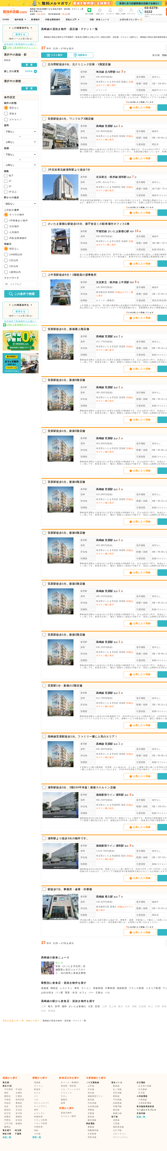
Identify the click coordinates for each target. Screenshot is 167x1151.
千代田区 (8, 1089)
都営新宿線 (118, 1127)
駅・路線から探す (30, 1021)
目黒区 (7, 1117)
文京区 (19, 1110)
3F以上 (13, 191)
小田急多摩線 (144, 1103)
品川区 (19, 1113)
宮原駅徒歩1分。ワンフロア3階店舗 (71, 118)
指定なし (14, 107)
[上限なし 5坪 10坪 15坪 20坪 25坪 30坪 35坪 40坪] (20, 165)
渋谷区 (7, 1103)
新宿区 (7, 1110)
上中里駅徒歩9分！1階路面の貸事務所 (72, 274)
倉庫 (63, 1103)
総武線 (91, 1099)
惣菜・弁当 (71, 992)
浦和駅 (122, 177)
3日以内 (13, 266)
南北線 (116, 1110)
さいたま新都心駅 (118, 231)
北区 (6, 1106)
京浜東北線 (93, 1106)
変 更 (29, 64)
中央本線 (92, 1103)
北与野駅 (110, 71)
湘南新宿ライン (105, 794)
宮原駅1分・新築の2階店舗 (65, 685)
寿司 (76, 988)
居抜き (13, 113)
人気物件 (14, 232)
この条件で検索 (24, 293)
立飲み (99, 992)
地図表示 (82, 55)
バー (91, 992)
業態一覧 (36, 1137)
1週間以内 (15, 272)
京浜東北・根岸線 (107, 177)
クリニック (101, 90)
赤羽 (57, 1006)
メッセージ (110, 14)
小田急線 (142, 1099)
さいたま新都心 (77, 1006)
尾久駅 (109, 896)
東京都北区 (101, 292)
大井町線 (92, 1134)
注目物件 (14, 226)
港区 (6, 1093)
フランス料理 (136, 988)
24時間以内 (15, 254)
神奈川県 (7, 1134)
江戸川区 (8, 1123)
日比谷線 (117, 1093)
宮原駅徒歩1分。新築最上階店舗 (68, 329)
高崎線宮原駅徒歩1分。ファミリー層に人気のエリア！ (83, 736)
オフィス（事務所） (106, 300)
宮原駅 (109, 126)
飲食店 (37, 1089)
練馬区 (7, 1127)
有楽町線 (117, 1103)
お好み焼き (47, 992)
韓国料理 (122, 988)
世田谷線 (92, 1137)
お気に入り (100, 14)
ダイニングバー (41, 1103)
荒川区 (19, 1106)
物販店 (64, 1099)
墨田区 (7, 1096)
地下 (11, 175)
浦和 (64, 1006)
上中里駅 (123, 282)
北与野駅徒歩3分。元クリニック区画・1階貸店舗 (79, 64)
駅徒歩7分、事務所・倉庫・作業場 (70, 889)
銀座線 (116, 1086)
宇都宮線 (101, 231)
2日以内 (13, 260)
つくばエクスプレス (146, 1110)
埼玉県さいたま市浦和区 (108, 187)
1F (10, 181)
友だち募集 (89, 14)
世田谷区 (20, 1099)
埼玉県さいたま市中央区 (108, 82)
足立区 (7, 1113)
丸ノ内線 (117, 1089)
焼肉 (36, 1130)
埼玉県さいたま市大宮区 (108, 241)
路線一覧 (141, 1117)
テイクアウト (40, 1106)
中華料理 (110, 988)
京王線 (141, 1093)
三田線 (116, 1123)
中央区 (19, 1089)
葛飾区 (19, 1117)
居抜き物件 (66, 1113)
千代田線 (117, 1099)
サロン (64, 1096)
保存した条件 (121, 14)
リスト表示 (56, 55)
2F (10, 186)
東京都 (6, 1082)
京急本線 (141, 1113)
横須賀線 (92, 1120)
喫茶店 (54, 988)
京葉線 (91, 1113)
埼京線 (100, 71)
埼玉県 (18, 1130)
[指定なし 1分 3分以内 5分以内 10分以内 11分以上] (20, 203)
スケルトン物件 (68, 1116)
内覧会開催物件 (18, 238)
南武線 (91, 1117)
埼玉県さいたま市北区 (107, 136)
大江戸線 (117, 1130)
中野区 (7, 1120)
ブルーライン (119, 1134)
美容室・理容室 (68, 1086)
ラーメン (86, 988)
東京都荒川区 (102, 906)
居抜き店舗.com (11, 1021)
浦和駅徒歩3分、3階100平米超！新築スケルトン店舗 (82, 787)
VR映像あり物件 (18, 220)
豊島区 (19, 1103)
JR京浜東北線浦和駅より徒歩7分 (69, 169)
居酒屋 (45, 988)
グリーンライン (120, 1137)
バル (107, 992)
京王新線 (142, 1089)
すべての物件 (16, 214)
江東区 (19, 1096)
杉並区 (19, 1120)
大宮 (90, 1006)
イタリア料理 (153, 988)
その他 (37, 1134)
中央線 (91, 1089)
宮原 (97, 1006)
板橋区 (19, 1123)
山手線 (91, 1086)
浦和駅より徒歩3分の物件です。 (68, 838)
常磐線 (91, 1110)
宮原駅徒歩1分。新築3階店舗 (66, 583)
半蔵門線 (117, 1106)
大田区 (7, 1099)
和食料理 (98, 988)
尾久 (50, 1006)
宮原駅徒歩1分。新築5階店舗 (66, 380)
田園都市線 (93, 1130)
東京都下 (7, 1130)
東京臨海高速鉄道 (145, 1106)
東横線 (91, 1127)
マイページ (131, 14)
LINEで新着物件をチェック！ (22, 47)
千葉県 (18, 1134)
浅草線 (116, 1120)
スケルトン (15, 119)
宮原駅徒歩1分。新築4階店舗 (66, 481)
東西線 (116, 1096)
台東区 (19, 1093)
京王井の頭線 (144, 1086)
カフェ (83, 992)
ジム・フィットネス (71, 1089)
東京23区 (7, 1086)
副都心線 (117, 1113)
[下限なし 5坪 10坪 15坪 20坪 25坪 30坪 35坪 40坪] (20, 154)
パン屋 (59, 992)
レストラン (66, 988)
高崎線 (100, 126)
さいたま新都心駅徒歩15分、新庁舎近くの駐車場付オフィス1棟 (88, 223)
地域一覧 (7, 1137)
